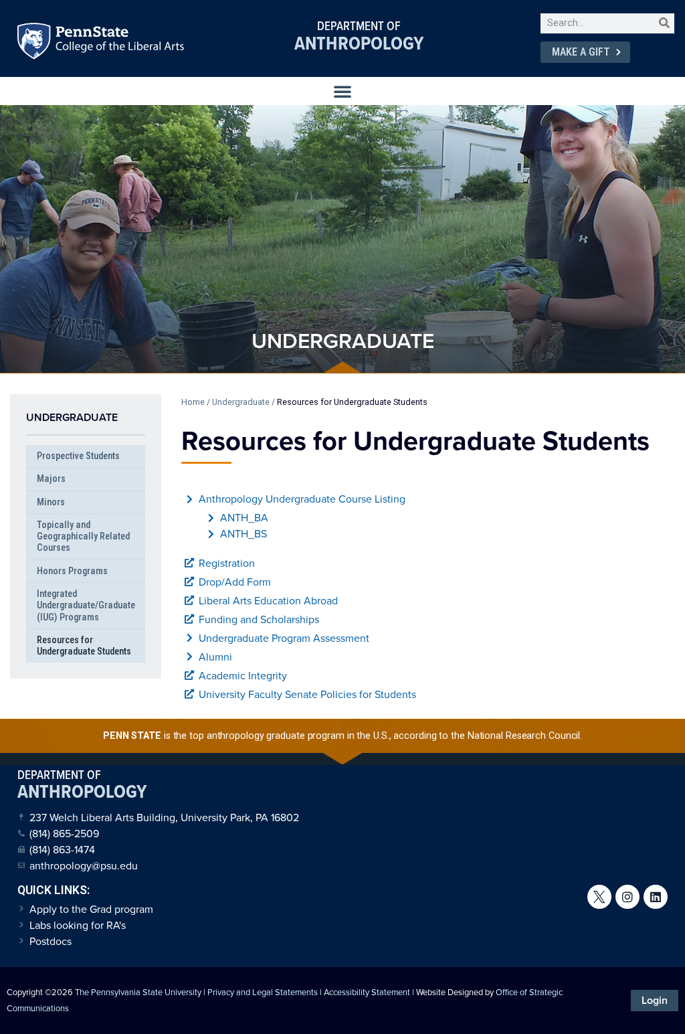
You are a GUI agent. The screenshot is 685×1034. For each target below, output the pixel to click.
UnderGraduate (72, 417)
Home (193, 402)
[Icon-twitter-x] (599, 897)
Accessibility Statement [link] (367, 992)
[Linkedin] (656, 897)
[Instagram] (627, 897)
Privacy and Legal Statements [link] (262, 992)
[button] (342, 91)
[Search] (664, 23)
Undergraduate (241, 402)
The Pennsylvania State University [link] (138, 992)
